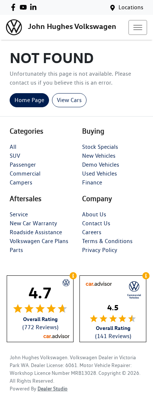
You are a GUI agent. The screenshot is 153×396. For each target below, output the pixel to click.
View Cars (69, 100)
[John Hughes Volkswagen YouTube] (25, 7)
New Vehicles (98, 155)
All (13, 146)
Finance (92, 182)
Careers (91, 232)
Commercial (25, 173)
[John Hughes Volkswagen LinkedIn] (35, 7)
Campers (21, 182)
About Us (94, 214)
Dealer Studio (53, 389)
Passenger (23, 164)
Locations (130, 7)
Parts (16, 249)
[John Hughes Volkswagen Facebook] (15, 7)
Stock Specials (100, 146)
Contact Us (96, 223)
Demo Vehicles (100, 164)
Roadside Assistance (36, 232)
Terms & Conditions (107, 241)
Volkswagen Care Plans (39, 241)
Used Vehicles (99, 173)
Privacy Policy (99, 249)
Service (19, 214)
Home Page (29, 100)
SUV (15, 155)
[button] (137, 27)
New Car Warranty (33, 223)
